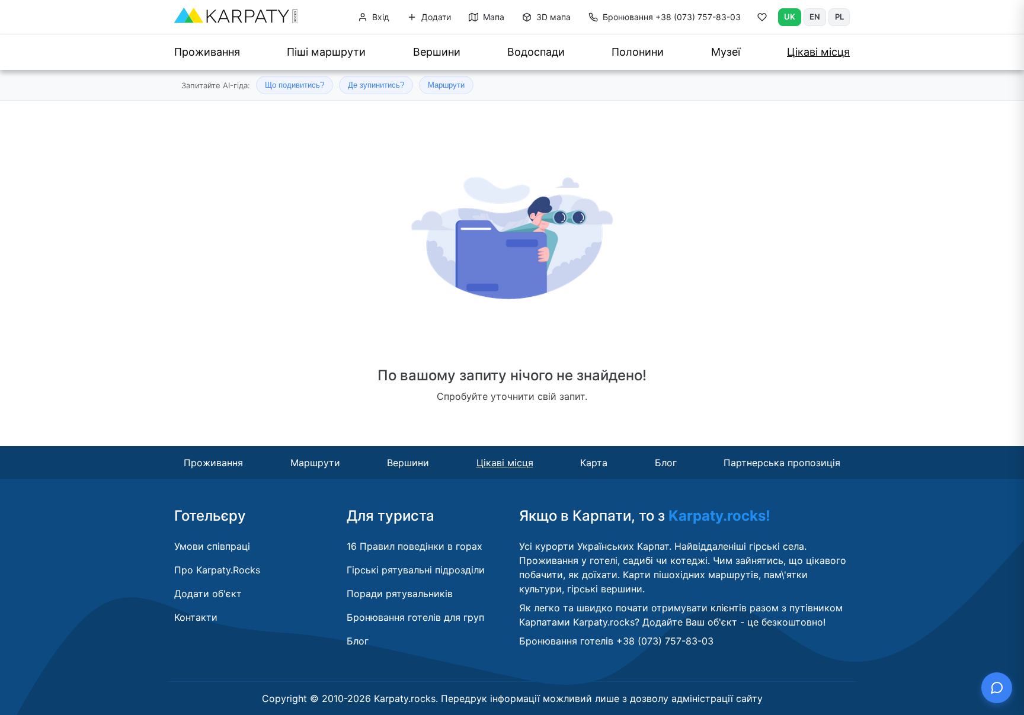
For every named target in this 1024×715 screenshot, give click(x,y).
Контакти (195, 617)
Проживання (207, 52)
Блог (666, 463)
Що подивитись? (294, 85)
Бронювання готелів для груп (415, 617)
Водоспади (536, 52)
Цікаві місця (818, 52)
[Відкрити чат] (996, 687)
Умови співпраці (212, 546)
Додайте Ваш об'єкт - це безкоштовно (732, 622)
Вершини (436, 52)
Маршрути (446, 85)
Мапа (492, 17)
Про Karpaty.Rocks (217, 570)
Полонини (638, 52)
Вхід (379, 17)
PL (839, 16)
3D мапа (552, 17)
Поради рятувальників (400, 593)
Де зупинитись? (376, 85)
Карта (593, 463)
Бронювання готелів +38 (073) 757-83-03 (616, 641)
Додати (435, 17)
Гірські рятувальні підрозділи (416, 570)
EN (814, 16)
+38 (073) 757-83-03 (672, 17)
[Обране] (762, 19)
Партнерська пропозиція (782, 463)
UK (789, 16)
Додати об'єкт (208, 593)
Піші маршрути (326, 52)
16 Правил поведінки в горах (414, 546)
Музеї (725, 52)
